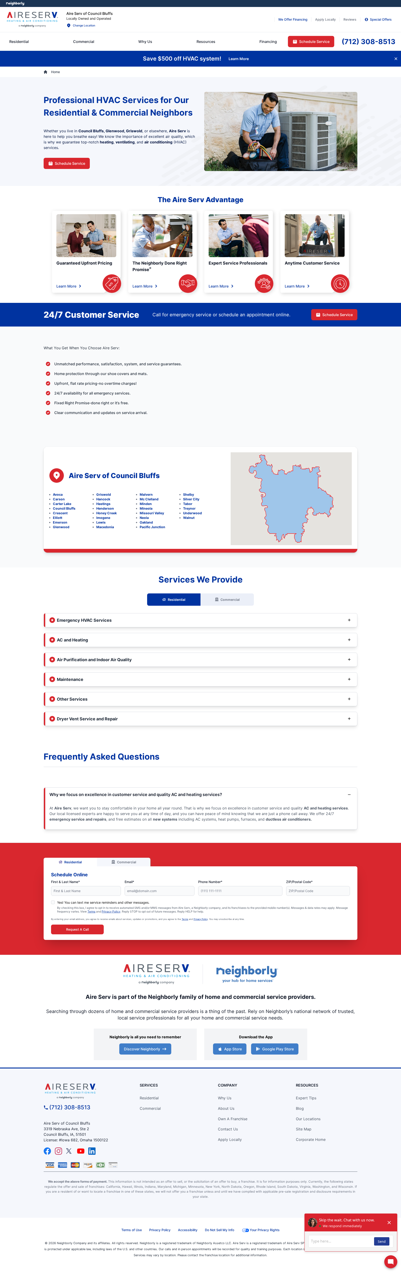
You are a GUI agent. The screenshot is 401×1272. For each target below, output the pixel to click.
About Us (226, 1108)
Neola (144, 518)
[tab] (145, 41)
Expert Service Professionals (238, 263)
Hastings (103, 504)
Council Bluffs (64, 508)
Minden (146, 504)
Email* (129, 882)
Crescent (60, 513)
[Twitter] (69, 1151)
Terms (91, 911)
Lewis (101, 522)
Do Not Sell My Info (219, 1230)
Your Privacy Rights (265, 1230)
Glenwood (61, 527)
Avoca (58, 494)
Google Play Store (278, 1049)
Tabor (187, 504)
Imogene (103, 518)
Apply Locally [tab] (325, 19)
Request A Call (77, 929)
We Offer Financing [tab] (292, 19)
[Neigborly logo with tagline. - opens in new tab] (247, 974)
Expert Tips (306, 1098)
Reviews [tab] (349, 19)
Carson (59, 499)
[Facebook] (47, 1151)
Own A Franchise (232, 1119)
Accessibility (187, 1230)
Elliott (57, 518)
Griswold (103, 494)
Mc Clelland (149, 499)
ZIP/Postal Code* (299, 882)
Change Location (84, 25)
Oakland (146, 522)
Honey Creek (106, 513)
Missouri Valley (152, 513)
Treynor (189, 508)
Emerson (60, 522)
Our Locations (308, 1119)
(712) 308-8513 (69, 1107)
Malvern (146, 494)
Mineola (146, 508)
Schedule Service (70, 163)
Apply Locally (230, 1139)
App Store (233, 1049)
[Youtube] (80, 1151)
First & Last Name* (65, 882)
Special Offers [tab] (381, 19)
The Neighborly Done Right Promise (160, 266)
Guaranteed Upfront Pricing (84, 263)
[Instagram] (58, 1151)
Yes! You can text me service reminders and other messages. (103, 902)
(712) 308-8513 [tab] (368, 41)
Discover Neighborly (142, 1049)
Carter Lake (62, 504)
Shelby (188, 494)
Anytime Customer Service (312, 263)
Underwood (192, 513)
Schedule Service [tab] (314, 41)
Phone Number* (210, 882)
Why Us (224, 1098)
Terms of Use (131, 1230)
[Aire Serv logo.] (32, 19)
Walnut (188, 518)
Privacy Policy (111, 911)
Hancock (103, 499)
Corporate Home (311, 1139)
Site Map (303, 1129)
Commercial (230, 600)
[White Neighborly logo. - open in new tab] (15, 3)
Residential (176, 600)
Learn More (66, 286)
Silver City (191, 499)
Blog (300, 1108)
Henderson (105, 508)
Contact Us (228, 1129)
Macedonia (105, 527)
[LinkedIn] (92, 1151)
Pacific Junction (152, 527)
